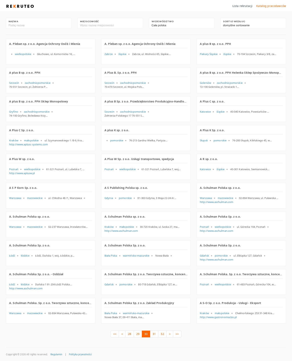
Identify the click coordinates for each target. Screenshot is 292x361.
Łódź (12, 255)
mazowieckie (35, 198)
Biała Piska (110, 255)
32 (162, 334)
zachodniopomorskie (37, 83)
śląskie (122, 54)
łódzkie (25, 255)
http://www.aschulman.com (216, 202)
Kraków (13, 140)
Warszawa (15, 198)
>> (177, 334)
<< (114, 334)
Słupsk (204, 140)
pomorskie (116, 140)
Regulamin (56, 354)
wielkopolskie (23, 54)
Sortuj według (234, 21)
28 (129, 334)
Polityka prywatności (80, 354)
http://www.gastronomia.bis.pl (218, 317)
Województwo (163, 21)
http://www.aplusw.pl (22, 173)
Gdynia (108, 198)
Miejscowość (89, 21)
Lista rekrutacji (242, 6)
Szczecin (14, 83)
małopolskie (31, 140)
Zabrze (108, 54)
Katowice (205, 111)
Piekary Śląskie (209, 54)
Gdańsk (204, 255)
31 (154, 334)
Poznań (13, 169)
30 (146, 334)
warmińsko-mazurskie (136, 255)
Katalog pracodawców (271, 6)
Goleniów (205, 83)
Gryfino (13, 111)
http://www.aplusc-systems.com (28, 144)
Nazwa (13, 21)
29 (137, 334)
